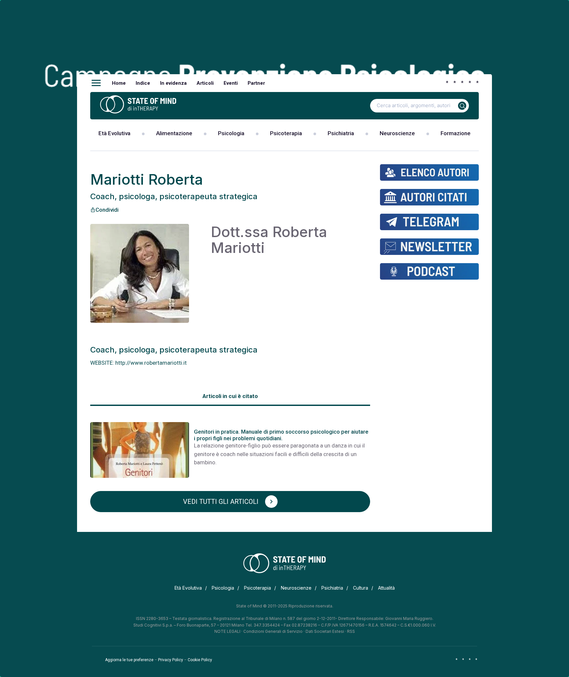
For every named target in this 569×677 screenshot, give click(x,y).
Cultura (360, 588)
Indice (143, 83)
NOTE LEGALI (227, 631)
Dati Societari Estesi (325, 631)
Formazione (456, 133)
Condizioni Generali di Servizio (273, 631)
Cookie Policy (200, 660)
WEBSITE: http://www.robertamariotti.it (138, 362)
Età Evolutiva (114, 133)
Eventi (231, 83)
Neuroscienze (397, 133)
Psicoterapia (286, 133)
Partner (256, 83)
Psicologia (231, 133)
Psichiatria (341, 133)
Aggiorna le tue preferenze (129, 660)
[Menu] (96, 83)
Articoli (205, 83)
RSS (351, 631)
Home (119, 83)
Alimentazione (174, 133)
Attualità (386, 588)
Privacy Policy (170, 660)
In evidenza (173, 83)
